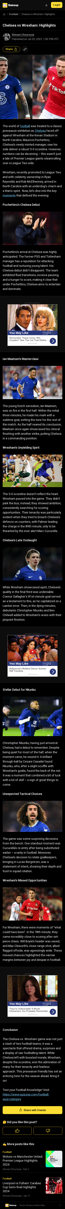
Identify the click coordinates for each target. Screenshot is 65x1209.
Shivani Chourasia (23, 34)
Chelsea (40, 130)
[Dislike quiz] (48, 1131)
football (25, 126)
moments (9, 195)
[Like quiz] (17, 1131)
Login (56, 4)
